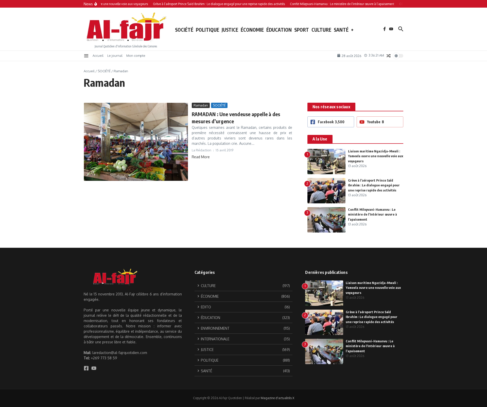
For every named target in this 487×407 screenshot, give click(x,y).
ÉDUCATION (279, 30)
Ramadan (201, 105)
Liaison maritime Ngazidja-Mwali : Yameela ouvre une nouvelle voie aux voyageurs (375, 156)
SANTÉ (341, 30)
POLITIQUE (207, 30)
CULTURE (321, 30)
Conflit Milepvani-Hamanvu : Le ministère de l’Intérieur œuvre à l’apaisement (372, 214)
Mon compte (135, 56)
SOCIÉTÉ (184, 30)
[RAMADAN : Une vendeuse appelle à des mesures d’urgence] (136, 142)
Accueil (98, 56)
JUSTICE (230, 30)
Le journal (115, 56)
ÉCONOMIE (252, 30)
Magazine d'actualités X (277, 398)
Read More (201, 157)
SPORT (301, 30)
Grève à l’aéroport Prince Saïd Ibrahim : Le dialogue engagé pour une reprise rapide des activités (374, 185)
